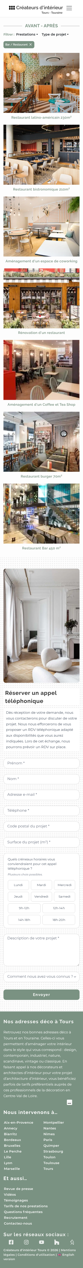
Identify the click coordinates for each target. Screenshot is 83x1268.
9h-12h (24, 908)
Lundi (18, 885)
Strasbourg (53, 1151)
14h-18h (24, 920)
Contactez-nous (18, 1223)
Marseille (12, 1169)
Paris (48, 1140)
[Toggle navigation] (69, 8)
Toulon (50, 1157)
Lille (7, 1157)
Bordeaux (12, 1140)
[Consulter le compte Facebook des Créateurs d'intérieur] (11, 1242)
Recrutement (15, 1218)
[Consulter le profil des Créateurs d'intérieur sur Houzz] (56, 1242)
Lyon (8, 1163)
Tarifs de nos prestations (26, 1206)
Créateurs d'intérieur (39, 9)
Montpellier (54, 1122)
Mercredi (65, 885)
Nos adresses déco (38, 1021)
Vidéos (10, 1194)
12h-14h (59, 908)
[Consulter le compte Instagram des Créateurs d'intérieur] (26, 1242)
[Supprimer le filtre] (31, 44)
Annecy (10, 1128)
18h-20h (59, 920)
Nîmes (49, 1134)
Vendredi (41, 896)
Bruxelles (12, 1146)
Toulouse (51, 1163)
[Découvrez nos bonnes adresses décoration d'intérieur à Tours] (37, 1103)
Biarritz (10, 1134)
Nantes (50, 1128)
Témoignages (16, 1200)
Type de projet (54, 34)
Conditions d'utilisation (36, 1255)
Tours (48, 1169)
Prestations (25, 34)
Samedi (65, 896)
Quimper (51, 1146)
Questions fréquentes (23, 1212)
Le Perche (13, 1151)
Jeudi (18, 896)
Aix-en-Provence (18, 1122)
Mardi (41, 885)
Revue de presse (18, 1189)
